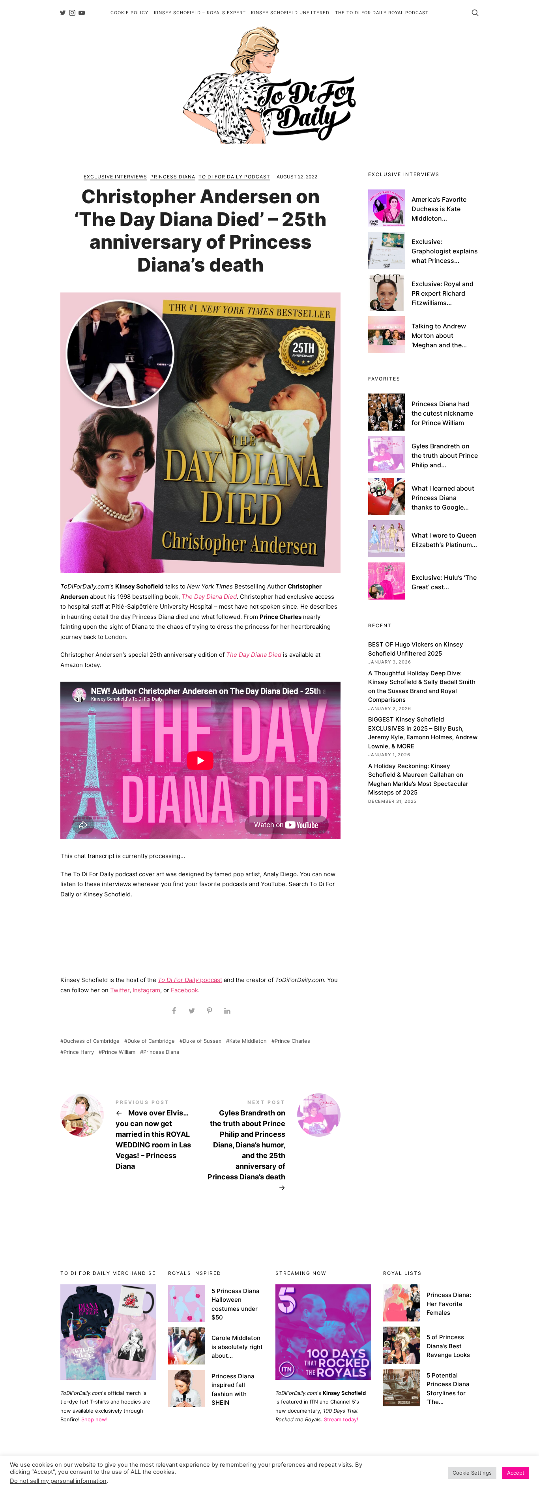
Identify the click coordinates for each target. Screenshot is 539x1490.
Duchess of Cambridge (92, 1041)
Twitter (119, 990)
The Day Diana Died (209, 596)
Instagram (146, 990)
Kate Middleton (248, 1041)
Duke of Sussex (202, 1041)
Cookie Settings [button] (472, 1472)
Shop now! (94, 1419)
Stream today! (341, 1419)
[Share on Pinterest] (209, 1011)
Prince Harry (79, 1052)
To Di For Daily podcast (234, 177)
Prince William (118, 1052)
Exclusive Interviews (115, 177)
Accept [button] (515, 1472)
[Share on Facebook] (174, 1011)
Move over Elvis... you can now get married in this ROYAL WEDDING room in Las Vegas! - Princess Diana (130, 1135)
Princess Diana (172, 177)
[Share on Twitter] (191, 1011)
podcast (190, 980)
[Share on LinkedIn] (227, 1011)
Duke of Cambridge (151, 1041)
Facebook (184, 990)
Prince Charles (292, 1041)
